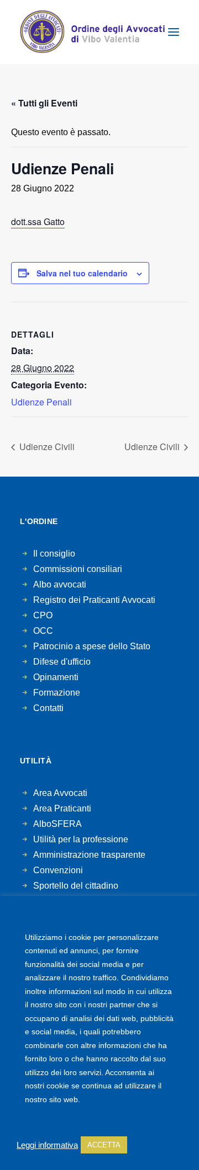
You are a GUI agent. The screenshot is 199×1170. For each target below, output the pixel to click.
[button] (173, 32)
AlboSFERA (57, 824)
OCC (43, 630)
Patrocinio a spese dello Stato (91, 646)
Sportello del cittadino (75, 885)
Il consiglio (54, 553)
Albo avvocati (59, 584)
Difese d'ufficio (62, 661)
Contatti (48, 708)
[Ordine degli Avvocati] (92, 32)
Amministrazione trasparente (89, 854)
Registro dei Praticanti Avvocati (94, 600)
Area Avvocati (60, 793)
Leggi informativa (47, 1145)
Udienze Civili (46, 446)
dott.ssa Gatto (38, 221)
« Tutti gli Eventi (44, 103)
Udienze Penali (41, 402)
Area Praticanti (62, 808)
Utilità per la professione (80, 839)
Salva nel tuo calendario (82, 273)
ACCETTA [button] (104, 1145)
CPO (43, 615)
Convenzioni (58, 870)
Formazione (56, 692)
